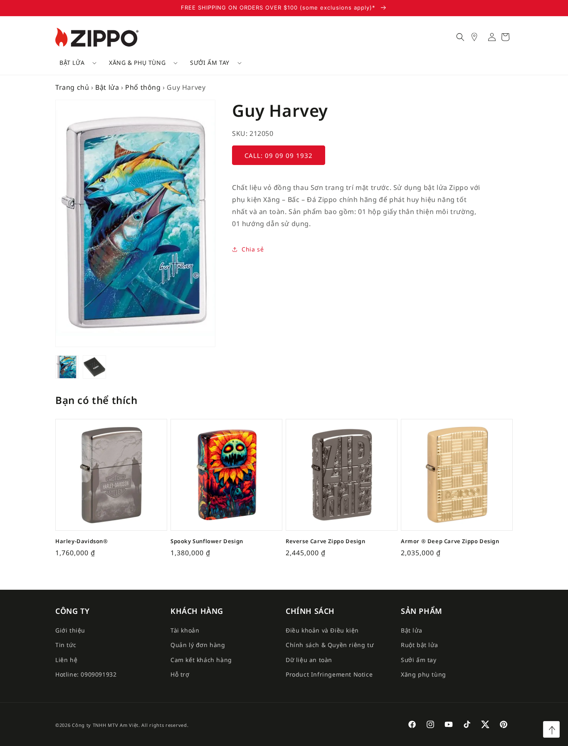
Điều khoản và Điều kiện (322, 630)
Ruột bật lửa (419, 645)
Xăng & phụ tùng (137, 62)
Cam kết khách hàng (201, 660)
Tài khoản (184, 630)
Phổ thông (143, 87)
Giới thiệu (70, 630)
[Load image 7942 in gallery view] (94, 367)
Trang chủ (72, 87)
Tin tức (65, 645)
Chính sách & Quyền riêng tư (329, 645)
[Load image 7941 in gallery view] (67, 367)
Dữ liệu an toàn (309, 660)
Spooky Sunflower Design (206, 541)
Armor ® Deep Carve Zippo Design (450, 541)
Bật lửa (71, 62)
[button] (75, 62)
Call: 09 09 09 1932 (278, 155)
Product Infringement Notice (329, 674)
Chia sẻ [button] (253, 249)
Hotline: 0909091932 (85, 674)
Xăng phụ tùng (423, 674)
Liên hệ (66, 660)
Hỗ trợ (180, 674)
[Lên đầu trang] (551, 729)
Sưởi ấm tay (210, 62)
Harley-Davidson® (81, 541)
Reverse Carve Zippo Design (325, 541)
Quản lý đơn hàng (197, 645)
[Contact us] (478, 37)
